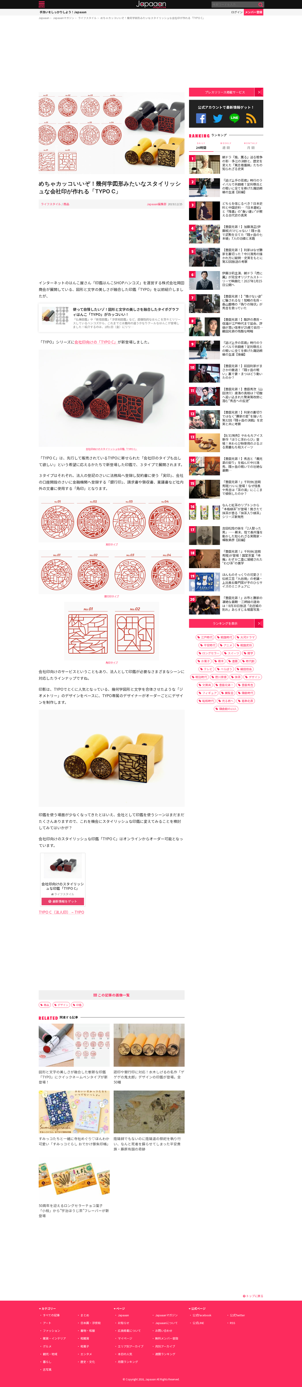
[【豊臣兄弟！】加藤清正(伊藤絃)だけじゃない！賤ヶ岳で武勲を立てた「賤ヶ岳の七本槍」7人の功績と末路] (204, 235)
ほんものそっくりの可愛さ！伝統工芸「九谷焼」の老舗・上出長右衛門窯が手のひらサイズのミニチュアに (242, 580)
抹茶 (238, 677)
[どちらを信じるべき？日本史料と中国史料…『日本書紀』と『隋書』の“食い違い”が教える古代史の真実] (204, 211)
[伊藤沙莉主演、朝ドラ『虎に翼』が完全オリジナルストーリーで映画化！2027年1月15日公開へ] (204, 281)
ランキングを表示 (225, 623)
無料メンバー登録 (166, 1338)
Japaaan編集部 (156, 204)
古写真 (47, 1369)
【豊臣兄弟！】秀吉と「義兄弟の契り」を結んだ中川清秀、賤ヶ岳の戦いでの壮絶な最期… (242, 464)
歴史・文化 (87, 1362)
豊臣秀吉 (247, 685)
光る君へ (227, 701)
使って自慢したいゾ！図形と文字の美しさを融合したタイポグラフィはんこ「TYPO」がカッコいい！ (126, 312)
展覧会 (229, 693)
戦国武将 (246, 645)
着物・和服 (87, 1330)
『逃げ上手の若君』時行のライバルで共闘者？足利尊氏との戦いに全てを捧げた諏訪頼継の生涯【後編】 (242, 348)
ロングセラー (211, 653)
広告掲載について (129, 1330)
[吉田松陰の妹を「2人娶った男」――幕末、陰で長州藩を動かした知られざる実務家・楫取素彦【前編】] (204, 536)
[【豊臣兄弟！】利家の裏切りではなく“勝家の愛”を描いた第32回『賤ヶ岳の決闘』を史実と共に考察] (204, 420)
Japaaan (151, 4)
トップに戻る (254, 1296)
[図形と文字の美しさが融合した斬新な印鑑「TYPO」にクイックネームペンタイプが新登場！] (74, 1046)
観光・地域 (50, 1354)
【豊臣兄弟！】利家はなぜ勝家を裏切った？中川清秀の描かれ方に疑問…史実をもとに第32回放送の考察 (242, 255)
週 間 (226, 146)
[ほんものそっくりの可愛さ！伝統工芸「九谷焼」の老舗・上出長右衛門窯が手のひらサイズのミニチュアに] (204, 583)
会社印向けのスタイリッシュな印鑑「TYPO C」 (112, 449)
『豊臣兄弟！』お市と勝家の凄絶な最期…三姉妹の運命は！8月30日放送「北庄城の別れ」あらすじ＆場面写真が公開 (242, 605)
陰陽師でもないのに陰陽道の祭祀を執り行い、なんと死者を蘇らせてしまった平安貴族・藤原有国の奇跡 (147, 1143)
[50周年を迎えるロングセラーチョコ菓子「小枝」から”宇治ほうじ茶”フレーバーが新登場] (74, 1179)
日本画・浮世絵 (90, 1323)
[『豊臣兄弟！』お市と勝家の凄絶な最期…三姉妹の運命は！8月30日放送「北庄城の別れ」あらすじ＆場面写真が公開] (204, 606)
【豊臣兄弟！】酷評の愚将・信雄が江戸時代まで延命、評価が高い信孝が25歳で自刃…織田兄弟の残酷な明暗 (242, 325)
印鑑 (79, 1005)
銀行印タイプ (111, 596)
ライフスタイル (87, 18)
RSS (251, 118)
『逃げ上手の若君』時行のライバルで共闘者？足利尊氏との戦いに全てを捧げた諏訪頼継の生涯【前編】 (242, 186)
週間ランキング (165, 1354)
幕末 (221, 661)
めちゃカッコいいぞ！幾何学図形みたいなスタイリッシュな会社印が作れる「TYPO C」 (152, 18)
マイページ (125, 1338)
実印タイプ (112, 544)
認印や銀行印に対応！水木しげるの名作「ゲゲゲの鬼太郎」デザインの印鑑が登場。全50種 (149, 1076)
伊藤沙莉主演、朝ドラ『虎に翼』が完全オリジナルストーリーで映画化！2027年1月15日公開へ (242, 279)
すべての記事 (51, 1315)
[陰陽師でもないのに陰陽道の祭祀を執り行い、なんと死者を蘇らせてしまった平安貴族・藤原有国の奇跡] (149, 1113)
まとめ (84, 1315)
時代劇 (250, 661)
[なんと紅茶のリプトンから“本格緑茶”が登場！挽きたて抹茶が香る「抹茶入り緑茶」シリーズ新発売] (204, 513)
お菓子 (205, 661)
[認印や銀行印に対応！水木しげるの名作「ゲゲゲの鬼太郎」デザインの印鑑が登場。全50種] (149, 1046)
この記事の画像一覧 (113, 994)
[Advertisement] (112, 57)
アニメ (228, 645)
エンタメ (86, 1354)
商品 (66, 204)
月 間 (251, 146)
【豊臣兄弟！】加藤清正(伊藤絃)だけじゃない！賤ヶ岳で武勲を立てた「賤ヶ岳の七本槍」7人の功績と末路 (242, 232)
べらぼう (226, 669)
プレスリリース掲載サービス (225, 92)
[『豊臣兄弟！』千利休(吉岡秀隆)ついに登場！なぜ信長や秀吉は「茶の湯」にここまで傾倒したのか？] (204, 490)
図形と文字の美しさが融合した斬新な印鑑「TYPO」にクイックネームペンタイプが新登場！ (73, 1076)
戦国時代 (226, 637)
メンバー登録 (253, 12)
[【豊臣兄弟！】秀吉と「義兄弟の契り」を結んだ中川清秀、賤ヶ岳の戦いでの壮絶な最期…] (204, 467)
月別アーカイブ (165, 1346)
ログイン (237, 12)
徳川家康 (221, 677)
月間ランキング (128, 1362)
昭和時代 (208, 701)
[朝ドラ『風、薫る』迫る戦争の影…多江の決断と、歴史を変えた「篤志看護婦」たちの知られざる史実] (204, 165)
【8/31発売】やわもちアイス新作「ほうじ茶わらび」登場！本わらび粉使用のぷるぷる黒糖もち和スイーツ (242, 441)
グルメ (47, 1346)
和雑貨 (84, 1338)
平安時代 (209, 645)
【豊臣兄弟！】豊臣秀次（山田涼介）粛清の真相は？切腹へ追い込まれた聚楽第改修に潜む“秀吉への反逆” (242, 395)
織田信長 (246, 669)
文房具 (206, 685)
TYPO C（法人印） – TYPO (61, 912)
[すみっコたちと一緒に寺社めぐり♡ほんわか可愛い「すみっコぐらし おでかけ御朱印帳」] (74, 1113)
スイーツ (233, 653)
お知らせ (123, 1323)
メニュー (42, 4)
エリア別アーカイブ (130, 1346)
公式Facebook (201, 118)
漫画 (235, 661)
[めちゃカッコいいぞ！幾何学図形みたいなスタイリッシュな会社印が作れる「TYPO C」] (112, 133)
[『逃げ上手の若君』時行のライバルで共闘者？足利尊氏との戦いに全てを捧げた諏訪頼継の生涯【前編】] (204, 188)
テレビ (208, 669)
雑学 (250, 653)
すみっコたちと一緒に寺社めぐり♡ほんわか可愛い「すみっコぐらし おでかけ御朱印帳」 (74, 1141)
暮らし (47, 1362)
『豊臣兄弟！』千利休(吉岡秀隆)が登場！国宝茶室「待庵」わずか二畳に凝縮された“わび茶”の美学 (242, 557)
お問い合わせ (163, 1330)
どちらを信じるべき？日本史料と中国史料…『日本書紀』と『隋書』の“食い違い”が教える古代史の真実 (242, 209)
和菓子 (84, 1346)
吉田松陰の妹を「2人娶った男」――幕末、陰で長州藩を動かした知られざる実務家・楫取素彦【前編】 (242, 534)
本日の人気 (125, 1354)
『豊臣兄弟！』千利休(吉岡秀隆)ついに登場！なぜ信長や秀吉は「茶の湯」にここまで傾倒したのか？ (242, 487)
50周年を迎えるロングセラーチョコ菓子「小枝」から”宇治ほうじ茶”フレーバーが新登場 (74, 1210)
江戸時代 (206, 637)
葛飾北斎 (247, 701)
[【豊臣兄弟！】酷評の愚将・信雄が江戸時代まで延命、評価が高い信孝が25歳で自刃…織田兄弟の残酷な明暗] (204, 327)
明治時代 (201, 677)
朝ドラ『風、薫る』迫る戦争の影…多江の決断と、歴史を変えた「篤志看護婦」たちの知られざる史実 (242, 163)
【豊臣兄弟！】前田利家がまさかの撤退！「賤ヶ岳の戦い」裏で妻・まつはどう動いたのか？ (242, 371)
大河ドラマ (247, 637)
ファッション (51, 1330)
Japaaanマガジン (63, 18)
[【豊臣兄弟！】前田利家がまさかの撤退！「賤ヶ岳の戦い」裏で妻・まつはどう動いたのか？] (204, 374)
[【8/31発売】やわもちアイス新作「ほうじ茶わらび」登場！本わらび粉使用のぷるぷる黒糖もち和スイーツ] (204, 443)
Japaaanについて (166, 1323)
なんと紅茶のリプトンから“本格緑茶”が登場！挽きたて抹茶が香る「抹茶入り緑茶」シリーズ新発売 (242, 511)
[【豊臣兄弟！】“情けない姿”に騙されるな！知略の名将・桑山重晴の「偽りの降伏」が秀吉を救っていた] (204, 304)
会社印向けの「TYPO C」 (96, 342)
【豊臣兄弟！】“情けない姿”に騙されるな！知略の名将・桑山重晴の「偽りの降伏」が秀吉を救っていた (242, 302)
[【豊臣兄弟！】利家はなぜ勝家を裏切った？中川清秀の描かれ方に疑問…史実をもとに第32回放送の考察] (204, 258)
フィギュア (209, 693)
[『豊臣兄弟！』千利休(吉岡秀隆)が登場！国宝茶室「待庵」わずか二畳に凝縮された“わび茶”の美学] (204, 559)
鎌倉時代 (247, 693)
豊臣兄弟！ (226, 685)
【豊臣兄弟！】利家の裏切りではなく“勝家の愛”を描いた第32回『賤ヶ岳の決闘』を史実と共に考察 (242, 418)
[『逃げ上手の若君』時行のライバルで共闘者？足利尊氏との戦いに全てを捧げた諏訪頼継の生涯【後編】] (204, 351)
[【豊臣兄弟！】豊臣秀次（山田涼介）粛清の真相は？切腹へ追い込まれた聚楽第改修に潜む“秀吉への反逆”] (204, 397)
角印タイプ (112, 662)
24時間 (201, 146)
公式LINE (235, 118)
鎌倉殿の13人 (228, 709)
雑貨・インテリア (54, 1338)
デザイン (63, 1005)
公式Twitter (218, 118)
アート (47, 1323)
